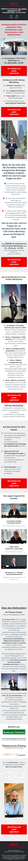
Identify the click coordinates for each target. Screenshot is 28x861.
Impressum (10, 850)
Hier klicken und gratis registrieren (14, 71)
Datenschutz (17, 850)
